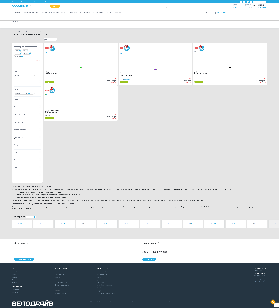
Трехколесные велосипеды (174, 17)
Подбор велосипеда (101, 291)
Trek (67, 25)
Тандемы (186, 17)
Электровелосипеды (96, 17)
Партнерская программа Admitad (61, 288)
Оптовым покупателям (59, 280)
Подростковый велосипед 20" (19, 25)
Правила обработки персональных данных (106, 285)
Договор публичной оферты (103, 287)
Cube (161, 25)
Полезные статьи (101, 280)
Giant (167, 25)
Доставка (235, 7)
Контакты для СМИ (58, 276)
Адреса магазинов (101, 282)
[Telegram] (248, 2)
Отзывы (99, 277)
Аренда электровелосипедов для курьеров (106, 293)
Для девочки (148, 25)
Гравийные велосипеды (110, 17)
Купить (49, 82)
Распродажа (14, 282)
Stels (62, 25)
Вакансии (57, 272)
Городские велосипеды (58, 17)
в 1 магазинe (52, 75)
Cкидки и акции (100, 272)
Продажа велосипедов (23, 31)
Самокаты (14, 274)
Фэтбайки (163, 17)
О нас (56, 271)
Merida (79, 25)
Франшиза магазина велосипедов (62, 285)
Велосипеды (14, 271)
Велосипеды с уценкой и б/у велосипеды (209, 17)
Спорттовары (14, 277)
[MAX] (251, 2)
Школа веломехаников (59, 287)
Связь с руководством (59, 274)
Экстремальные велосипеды (152, 17)
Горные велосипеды (32, 17)
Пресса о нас (57, 277)
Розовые (121, 25)
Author (56, 25)
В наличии (19, 66)
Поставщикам (57, 279)
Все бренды (30, 217)
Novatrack (173, 25)
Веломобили (194, 17)
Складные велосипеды (84, 17)
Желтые (98, 25)
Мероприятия (100, 279)
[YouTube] (244, 2)
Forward (73, 25)
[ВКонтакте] (241, 2)
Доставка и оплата (16, 1)
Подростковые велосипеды (19, 17)
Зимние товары (15, 276)
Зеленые (106, 25)
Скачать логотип (58, 295)
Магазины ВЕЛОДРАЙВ (59, 291)
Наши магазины (15, 2)
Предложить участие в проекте (61, 282)
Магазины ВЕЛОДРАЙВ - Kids (61, 293)
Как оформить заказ (16, 290)
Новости (99, 276)
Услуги (34, 1)
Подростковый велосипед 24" (35, 25)
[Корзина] (265, 12)
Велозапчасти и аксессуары (18, 272)
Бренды (13, 279)
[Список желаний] (261, 12)
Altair (156, 25)
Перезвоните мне (262, 7)
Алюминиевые (48, 25)
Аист (86, 25)
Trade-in (99, 290)
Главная (13, 31)
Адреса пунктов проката (102, 284)
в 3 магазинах (127, 79)
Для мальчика (139, 25)
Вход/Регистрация (259, 1)
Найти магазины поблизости (23, 259)
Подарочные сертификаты (17, 280)
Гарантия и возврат (24, 1)
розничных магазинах (176, 301)
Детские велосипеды (44, 17)
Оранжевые (113, 25)
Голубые (92, 25)
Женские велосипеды (71, 17)
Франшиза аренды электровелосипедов (63, 284)
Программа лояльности (48, 1)
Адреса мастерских (101, 288)
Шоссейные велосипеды (123, 17)
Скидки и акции (39, 1)
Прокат (30, 1)
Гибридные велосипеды (137, 17)
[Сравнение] (258, 12)
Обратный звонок (149, 259)
